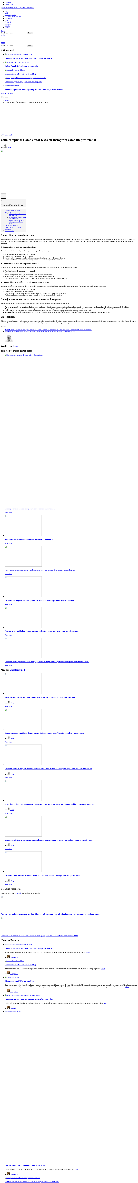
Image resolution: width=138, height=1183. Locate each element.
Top (7, 11)
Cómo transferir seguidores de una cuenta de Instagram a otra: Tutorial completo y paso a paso (44, 733)
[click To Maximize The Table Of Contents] (3, 196)
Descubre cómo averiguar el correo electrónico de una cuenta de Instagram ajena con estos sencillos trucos (48, 769)
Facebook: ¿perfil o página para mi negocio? (23, 82)
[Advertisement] (69, 119)
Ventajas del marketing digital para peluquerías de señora (29, 539)
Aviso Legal (9, 4)
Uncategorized (17, 669)
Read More (8, 512)
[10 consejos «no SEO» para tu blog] (71, 977)
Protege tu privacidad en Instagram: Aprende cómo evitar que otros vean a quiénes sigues (42, 631)
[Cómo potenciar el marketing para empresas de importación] (71, 430)
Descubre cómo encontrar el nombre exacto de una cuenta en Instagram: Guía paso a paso (42, 875)
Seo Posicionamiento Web (13, 16)
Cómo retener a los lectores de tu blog (20, 74)
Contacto (8, 2)
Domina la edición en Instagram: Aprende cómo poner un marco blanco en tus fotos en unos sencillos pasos (49, 840)
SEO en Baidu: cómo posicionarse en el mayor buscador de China (32, 1182)
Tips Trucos (8, 18)
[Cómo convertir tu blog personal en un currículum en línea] (71, 995)
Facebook (8, 22)
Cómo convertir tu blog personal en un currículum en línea (29, 999)
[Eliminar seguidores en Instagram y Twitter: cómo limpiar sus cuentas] (71, 86)
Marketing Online (10, 15)
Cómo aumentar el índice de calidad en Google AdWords (28, 58)
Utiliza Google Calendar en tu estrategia (21, 66)
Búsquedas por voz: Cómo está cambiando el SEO (25, 1165)
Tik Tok (7, 26)
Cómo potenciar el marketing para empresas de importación (30, 509)
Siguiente (10, 93)
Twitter (7, 27)
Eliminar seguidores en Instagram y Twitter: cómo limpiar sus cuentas (34, 89)
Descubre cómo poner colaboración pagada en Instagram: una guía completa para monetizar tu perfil (47, 662)
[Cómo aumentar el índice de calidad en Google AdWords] (71, 54)
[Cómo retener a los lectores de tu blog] (71, 70)
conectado (18, 893)
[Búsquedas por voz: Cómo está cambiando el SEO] (71, 1086)
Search (30, 33)
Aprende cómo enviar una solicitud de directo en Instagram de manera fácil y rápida (40, 697)
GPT (6, 20)
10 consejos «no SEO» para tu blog (19, 981)
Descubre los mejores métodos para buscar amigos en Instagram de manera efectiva (39, 600)
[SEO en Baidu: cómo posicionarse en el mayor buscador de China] (71, 1178)
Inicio (6, 13)
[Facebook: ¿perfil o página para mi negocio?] (71, 78)
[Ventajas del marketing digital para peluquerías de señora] (71, 525)
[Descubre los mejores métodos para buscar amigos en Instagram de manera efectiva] (71, 587)
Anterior (3, 93)
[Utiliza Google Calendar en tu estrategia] (71, 62)
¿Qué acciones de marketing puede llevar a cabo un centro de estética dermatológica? (40, 570)
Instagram (8, 24)
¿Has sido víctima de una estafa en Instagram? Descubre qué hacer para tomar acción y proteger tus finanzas (50, 804)
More (88, 952)
